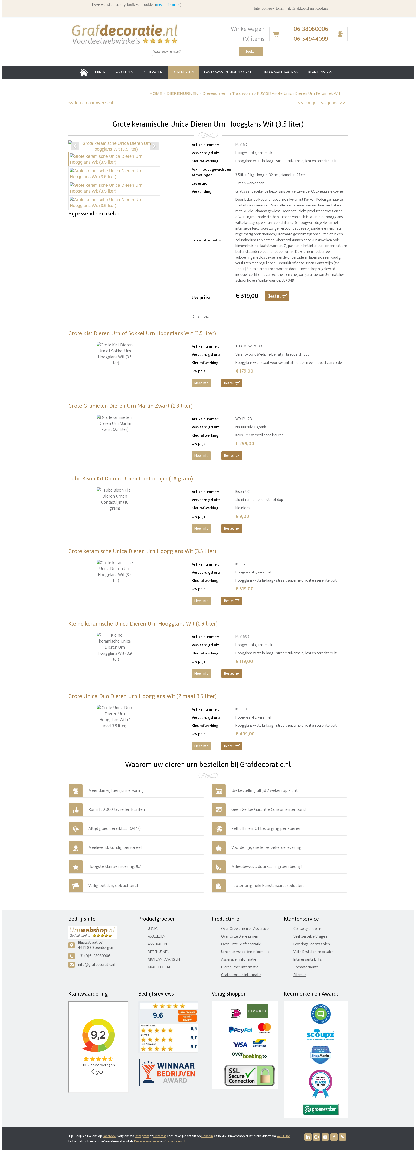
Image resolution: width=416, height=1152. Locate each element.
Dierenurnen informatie (239, 967)
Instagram (142, 1136)
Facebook (109, 1136)
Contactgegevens (307, 929)
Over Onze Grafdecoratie (241, 944)
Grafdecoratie (160, 967)
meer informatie (168, 4)
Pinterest (159, 1136)
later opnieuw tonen (269, 8)
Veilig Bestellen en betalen (313, 952)
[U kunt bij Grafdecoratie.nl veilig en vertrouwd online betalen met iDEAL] (236, 1016)
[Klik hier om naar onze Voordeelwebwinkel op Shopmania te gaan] (320, 1063)
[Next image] (154, 146)
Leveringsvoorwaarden (311, 944)
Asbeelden (156, 936)
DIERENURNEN (182, 93)
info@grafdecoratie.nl (96, 964)
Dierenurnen (158, 952)
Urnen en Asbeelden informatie (245, 952)
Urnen (153, 929)
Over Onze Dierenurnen (239, 936)
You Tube (283, 1136)
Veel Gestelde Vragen (310, 936)
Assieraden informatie (238, 959)
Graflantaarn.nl (174, 1141)
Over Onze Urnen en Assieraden (246, 929)
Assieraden (157, 944)
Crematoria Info (306, 967)
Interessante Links (307, 959)
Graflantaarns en (164, 959)
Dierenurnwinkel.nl (147, 1141)
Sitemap (299, 975)
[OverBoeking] (249, 1058)
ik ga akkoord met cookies (308, 8)
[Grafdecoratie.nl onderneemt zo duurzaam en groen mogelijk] (321, 1114)
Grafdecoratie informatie (241, 975)
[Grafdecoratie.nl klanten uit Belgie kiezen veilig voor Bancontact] (259, 1046)
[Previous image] (75, 146)
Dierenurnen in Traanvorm (227, 93)
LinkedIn (207, 1136)
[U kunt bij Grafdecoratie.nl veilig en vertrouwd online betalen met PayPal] (240, 1032)
